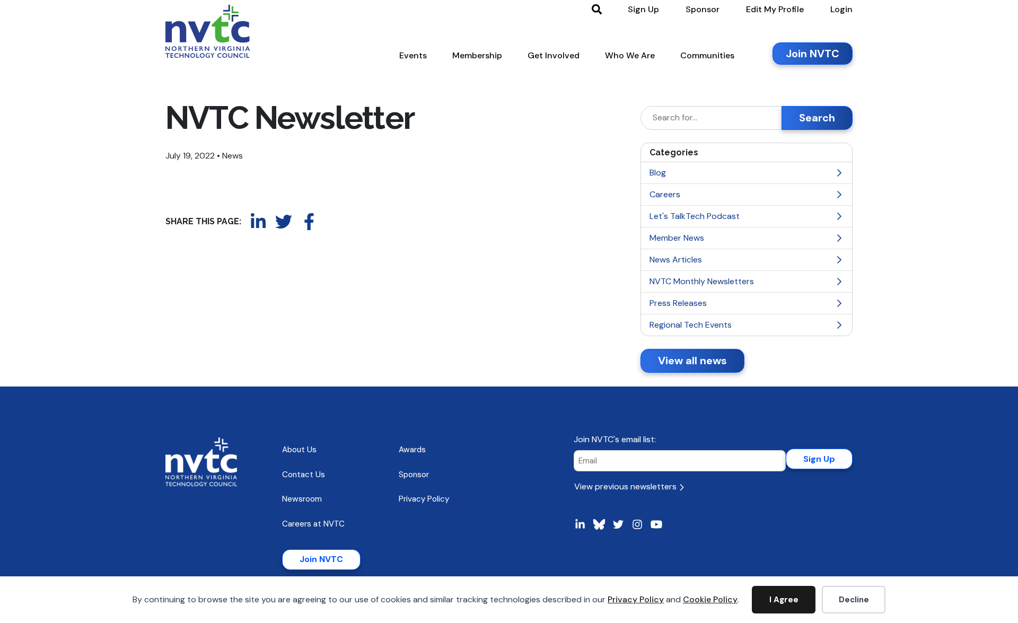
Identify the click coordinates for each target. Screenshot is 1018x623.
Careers (665, 194)
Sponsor (414, 474)
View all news (692, 360)
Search (817, 118)
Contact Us (303, 474)
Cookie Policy (710, 599)
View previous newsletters (626, 486)
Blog (658, 172)
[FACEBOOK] (309, 221)
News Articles (676, 259)
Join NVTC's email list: (615, 439)
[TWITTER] (283, 221)
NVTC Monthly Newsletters (702, 281)
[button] (413, 57)
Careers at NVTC (313, 524)
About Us (299, 449)
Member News (677, 237)
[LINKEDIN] (258, 221)
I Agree (783, 599)
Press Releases (678, 303)
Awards (412, 449)
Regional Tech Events (691, 324)
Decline (854, 599)
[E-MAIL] (334, 221)
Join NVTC (321, 559)
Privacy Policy (636, 599)
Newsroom (302, 499)
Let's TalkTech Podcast (695, 216)
